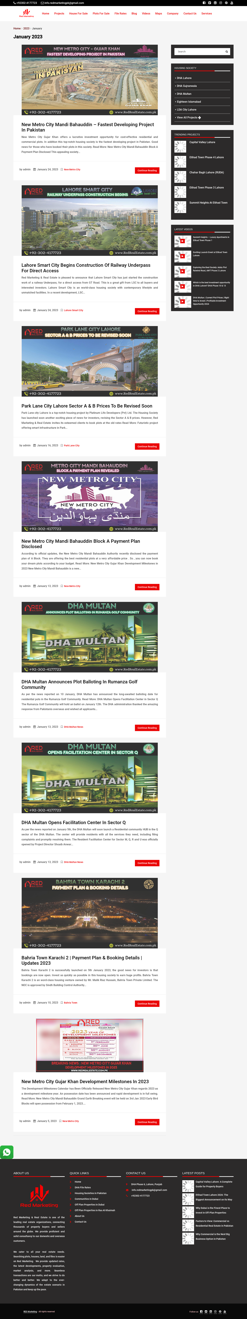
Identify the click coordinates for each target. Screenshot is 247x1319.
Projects (59, 13)
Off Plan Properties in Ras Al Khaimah (95, 1210)
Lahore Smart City (73, 310)
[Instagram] (220, 3)
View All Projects (187, 117)
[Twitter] (209, 3)
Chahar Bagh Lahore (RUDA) (207, 172)
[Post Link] (90, 79)
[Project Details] (180, 146)
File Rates (121, 13)
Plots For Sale (101, 13)
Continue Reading (147, 170)
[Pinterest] (226, 3)
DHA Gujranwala (187, 86)
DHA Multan (184, 93)
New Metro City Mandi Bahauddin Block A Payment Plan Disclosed (81, 543)
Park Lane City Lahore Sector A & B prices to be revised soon (87, 406)
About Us (79, 1216)
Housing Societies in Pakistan (91, 1193)
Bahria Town (70, 1002)
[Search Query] (226, 51)
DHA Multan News (73, 727)
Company (172, 13)
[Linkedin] (215, 3)
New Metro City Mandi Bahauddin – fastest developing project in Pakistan (88, 127)
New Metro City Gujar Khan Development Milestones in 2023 (85, 1081)
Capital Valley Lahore (202, 142)
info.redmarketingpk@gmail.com (149, 1190)
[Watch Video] (182, 244)
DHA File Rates (83, 1187)
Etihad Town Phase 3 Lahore (207, 187)
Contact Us (189, 13)
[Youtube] (232, 3)
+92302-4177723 (140, 1195)
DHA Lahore (184, 78)
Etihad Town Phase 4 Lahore (207, 157)
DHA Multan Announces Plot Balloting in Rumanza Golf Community (79, 684)
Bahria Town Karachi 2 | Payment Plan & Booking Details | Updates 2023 (82, 960)
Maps (158, 13)
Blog (134, 13)
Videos (146, 13)
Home (45, 13)
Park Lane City (71, 445)
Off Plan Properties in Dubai (90, 1204)
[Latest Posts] (188, 1185)
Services (206, 13)
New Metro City (72, 169)
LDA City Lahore (186, 109)
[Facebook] (204, 3)
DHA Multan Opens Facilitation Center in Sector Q (74, 822)
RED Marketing (30, 1311)
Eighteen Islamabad (189, 101)
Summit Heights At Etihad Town (209, 202)
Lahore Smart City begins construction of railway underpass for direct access (86, 267)
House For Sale (78, 13)
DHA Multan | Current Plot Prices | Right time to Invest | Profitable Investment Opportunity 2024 (211, 300)
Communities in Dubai (86, 1199)
